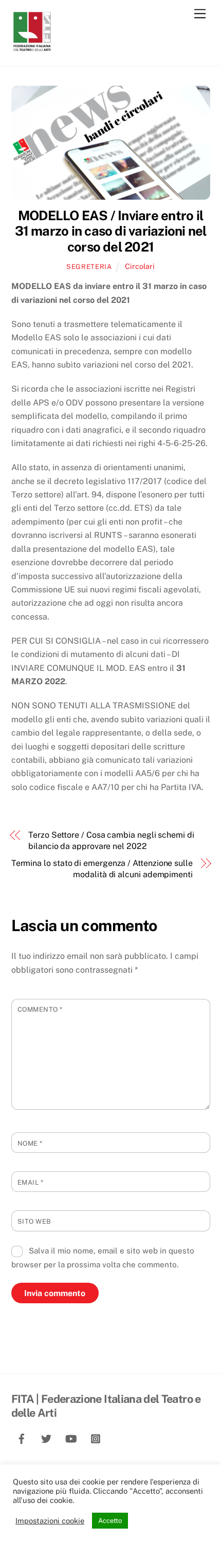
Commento (40, 1009)
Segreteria (89, 267)
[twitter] (46, 1437)
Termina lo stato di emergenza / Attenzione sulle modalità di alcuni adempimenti (102, 868)
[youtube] (71, 1437)
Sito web (34, 1221)
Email (30, 1182)
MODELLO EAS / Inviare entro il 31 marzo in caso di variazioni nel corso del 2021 (111, 231)
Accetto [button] (110, 1520)
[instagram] (95, 1437)
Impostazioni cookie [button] (49, 1520)
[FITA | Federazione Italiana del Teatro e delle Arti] (31, 47)
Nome (30, 1143)
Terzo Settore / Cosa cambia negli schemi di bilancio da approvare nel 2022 (111, 840)
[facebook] (21, 1437)
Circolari (140, 266)
